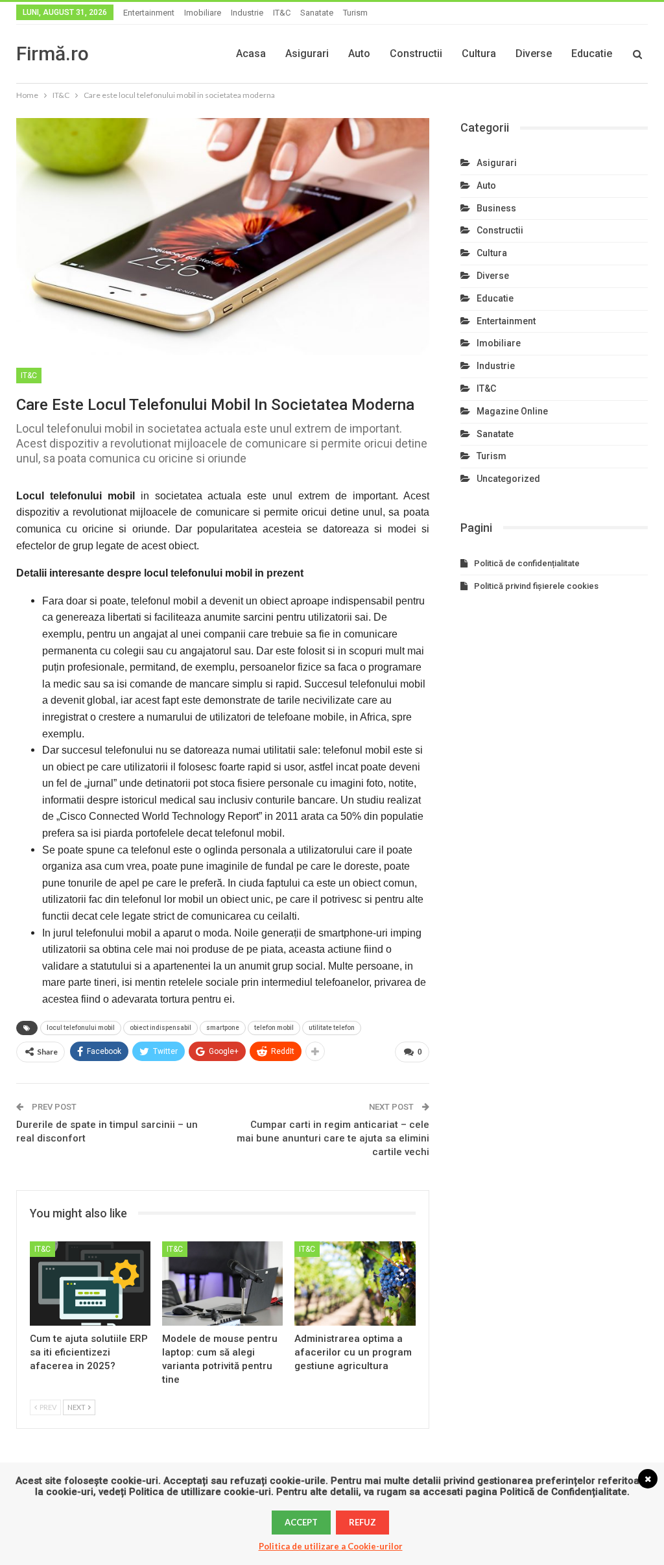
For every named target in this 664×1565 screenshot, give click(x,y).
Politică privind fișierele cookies (536, 586)
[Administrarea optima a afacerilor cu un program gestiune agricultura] (354, 1283)
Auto (359, 53)
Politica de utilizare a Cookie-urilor (331, 1546)
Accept (301, 1522)
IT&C (281, 13)
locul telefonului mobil (81, 1027)
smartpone (222, 1027)
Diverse (534, 53)
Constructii (416, 53)
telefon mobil (274, 1027)
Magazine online (512, 411)
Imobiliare (202, 13)
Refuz (362, 1522)
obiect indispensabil (160, 1027)
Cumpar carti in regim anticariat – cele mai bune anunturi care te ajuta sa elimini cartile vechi (333, 1138)
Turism (355, 13)
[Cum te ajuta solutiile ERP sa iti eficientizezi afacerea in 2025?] (90, 1283)
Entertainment (148, 13)
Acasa (251, 53)
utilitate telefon (332, 1027)
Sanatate (316, 13)
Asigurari (307, 53)
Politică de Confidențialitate (563, 1492)
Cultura (479, 53)
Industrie (247, 13)
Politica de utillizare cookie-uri (200, 1492)
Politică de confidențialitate (527, 563)
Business (496, 208)
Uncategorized (508, 478)
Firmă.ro (52, 53)
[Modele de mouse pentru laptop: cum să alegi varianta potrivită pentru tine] (222, 1283)
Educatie (591, 53)
